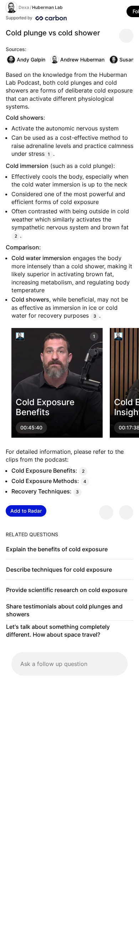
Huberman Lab (47, 7)
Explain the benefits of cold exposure (57, 549)
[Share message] (126, 36)
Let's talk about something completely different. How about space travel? (58, 630)
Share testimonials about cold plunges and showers (64, 610)
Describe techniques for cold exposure (59, 569)
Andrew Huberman (82, 59)
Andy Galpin (31, 59)
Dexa (24, 7)
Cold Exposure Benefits (45, 407)
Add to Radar (26, 511)
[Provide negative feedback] (126, 512)
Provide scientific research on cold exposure (66, 589)
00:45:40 (31, 427)
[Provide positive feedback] (106, 512)
